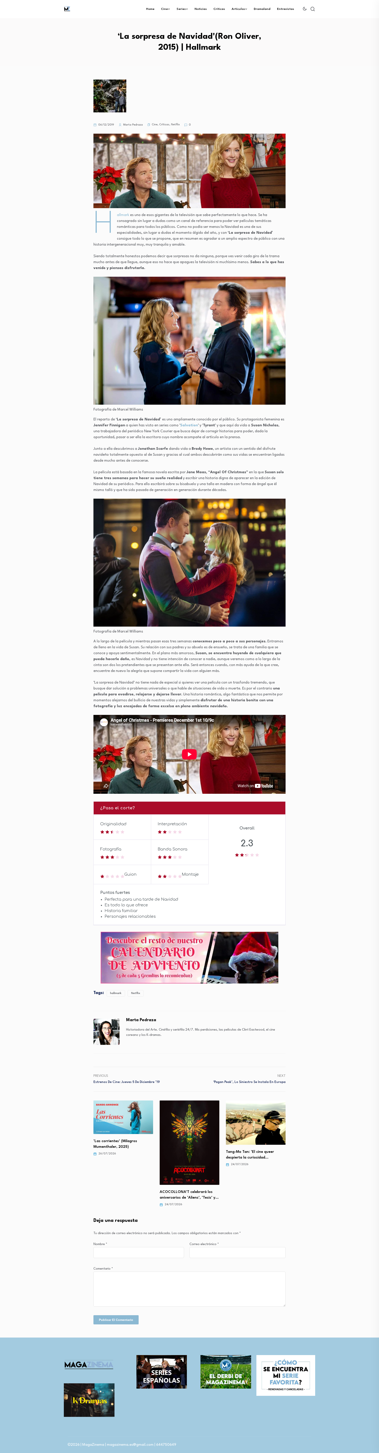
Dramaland (262, 9)
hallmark (116, 993)
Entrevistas (285, 9)
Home (150, 9)
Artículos (238, 9)
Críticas (219, 9)
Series (181, 9)
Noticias (201, 9)
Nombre (100, 1244)
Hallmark (123, 215)
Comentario (103, 1268)
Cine (164, 9)
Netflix (175, 124)
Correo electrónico (204, 1244)
